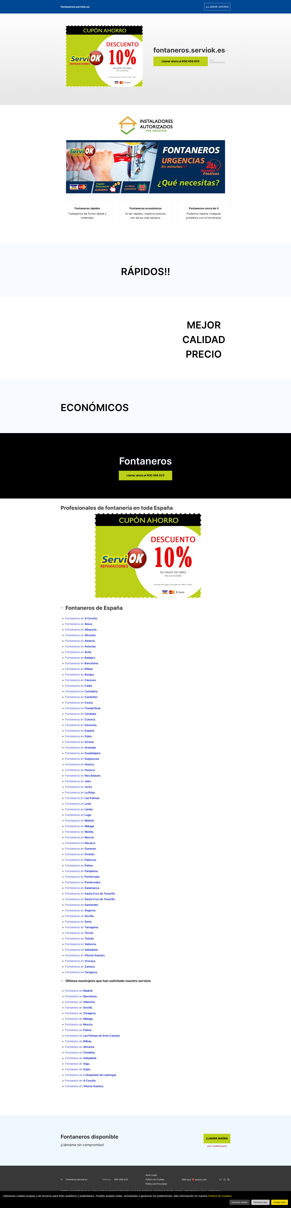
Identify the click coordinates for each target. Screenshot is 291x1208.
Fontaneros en (81, 618)
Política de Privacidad (156, 1183)
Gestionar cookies (240, 1202)
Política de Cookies (219, 1196)
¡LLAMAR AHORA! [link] (217, 6)
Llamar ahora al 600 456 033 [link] (180, 61)
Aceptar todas (279, 1202)
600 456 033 (121, 1179)
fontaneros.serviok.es (76, 1179)
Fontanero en (78, 990)
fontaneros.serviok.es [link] (75, 6)
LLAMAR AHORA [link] (217, 1138)
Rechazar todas (260, 1202)
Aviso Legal (151, 1175)
